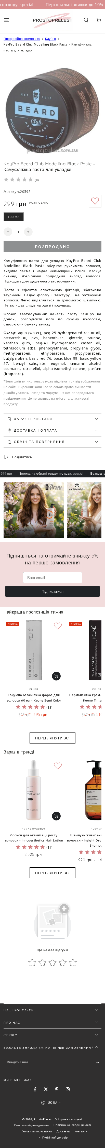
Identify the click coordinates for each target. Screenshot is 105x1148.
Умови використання (37, 1131)
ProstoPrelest (43, 1119)
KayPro (50, 39)
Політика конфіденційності (72, 1125)
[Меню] (6, 20)
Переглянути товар (56, 676)
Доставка (63, 1131)
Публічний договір (55, 1137)
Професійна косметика (22, 39)
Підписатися (52, 591)
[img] (18, 180)
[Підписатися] (98, 1062)
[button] (86, 20)
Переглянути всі (52, 738)
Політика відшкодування (31, 1125)
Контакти (81, 1131)
